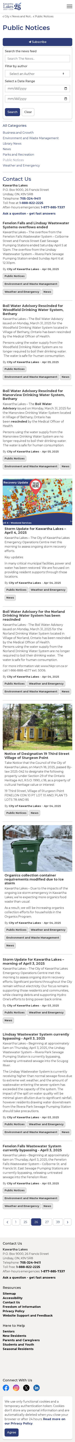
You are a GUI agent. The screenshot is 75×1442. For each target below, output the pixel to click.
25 (25, 1222)
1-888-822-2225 (31, 203)
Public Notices (15, 276)
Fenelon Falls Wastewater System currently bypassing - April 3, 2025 (32, 1148)
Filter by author (16, 66)
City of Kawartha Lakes (23, 269)
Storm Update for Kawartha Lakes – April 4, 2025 (35, 531)
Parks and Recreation (18, 154)
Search (12, 112)
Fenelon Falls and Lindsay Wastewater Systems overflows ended (36, 225)
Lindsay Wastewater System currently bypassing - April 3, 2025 (36, 1036)
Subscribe (38, 42)
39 (58, 1222)
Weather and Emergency (22, 291)
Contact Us (11, 1302)
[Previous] (7, 1222)
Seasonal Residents (18, 1349)
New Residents (14, 1336)
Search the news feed (21, 51)
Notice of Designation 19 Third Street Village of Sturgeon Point (37, 756)
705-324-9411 (30, 198)
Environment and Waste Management (31, 284)
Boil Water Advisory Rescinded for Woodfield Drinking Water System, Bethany (33, 310)
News (47, 291)
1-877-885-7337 (53, 207)
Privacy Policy (14, 1311)
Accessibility (13, 1298)
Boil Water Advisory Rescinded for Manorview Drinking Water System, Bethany (34, 395)
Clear (28, 112)
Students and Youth (18, 1344)
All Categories (14, 126)
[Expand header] (69, 6)
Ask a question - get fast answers (29, 213)
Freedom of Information (22, 1307)
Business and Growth (18, 132)
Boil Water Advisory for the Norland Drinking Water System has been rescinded (34, 616)
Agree (11, 1432)
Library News (12, 143)
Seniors (9, 1331)
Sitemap (9, 1293)
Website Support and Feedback (28, 1315)
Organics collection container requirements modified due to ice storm (34, 879)
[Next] (68, 1222)
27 (47, 1222)
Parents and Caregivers (21, 1340)
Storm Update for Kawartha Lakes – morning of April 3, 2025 (33, 962)
